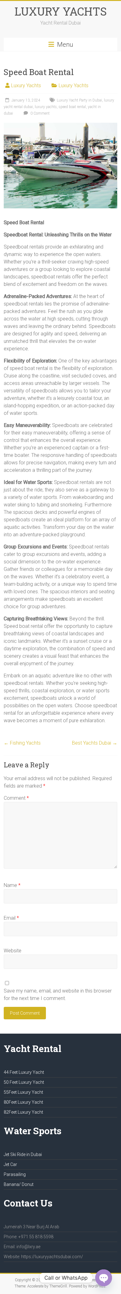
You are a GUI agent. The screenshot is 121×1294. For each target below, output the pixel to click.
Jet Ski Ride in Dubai (23, 1154)
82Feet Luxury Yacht (23, 1112)
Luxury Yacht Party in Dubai (79, 100)
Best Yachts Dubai (94, 743)
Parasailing (15, 1174)
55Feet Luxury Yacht (23, 1092)
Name (12, 885)
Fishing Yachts (22, 743)
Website (12, 951)
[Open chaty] (103, 1277)
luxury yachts (46, 107)
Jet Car (10, 1164)
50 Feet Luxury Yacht (24, 1082)
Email (11, 918)
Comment (16, 798)
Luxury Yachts (26, 85)
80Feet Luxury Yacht (23, 1102)
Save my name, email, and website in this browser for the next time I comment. (58, 994)
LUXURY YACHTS (61, 11)
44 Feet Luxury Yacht (24, 1072)
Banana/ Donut (19, 1184)
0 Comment (39, 113)
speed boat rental (72, 107)
